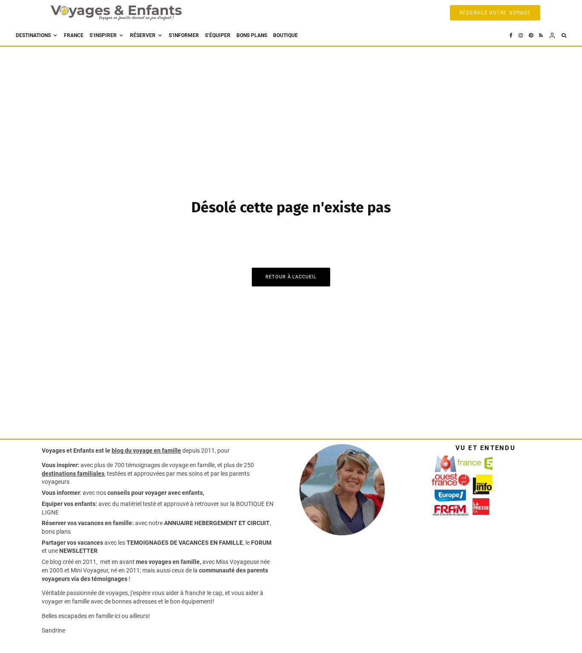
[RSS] (541, 36)
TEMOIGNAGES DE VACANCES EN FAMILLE (185, 542)
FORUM (261, 542)
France (74, 35)
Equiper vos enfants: (69, 503)
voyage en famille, (192, 465)
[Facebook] (511, 36)
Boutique (285, 35)
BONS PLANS (251, 35)
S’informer (184, 35)
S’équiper (217, 35)
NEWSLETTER (78, 550)
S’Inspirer (103, 35)
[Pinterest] (531, 36)
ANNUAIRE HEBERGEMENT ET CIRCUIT (217, 523)
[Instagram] (521, 36)
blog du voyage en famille (146, 450)
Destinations (33, 35)
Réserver (143, 35)
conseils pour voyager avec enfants (154, 492)
